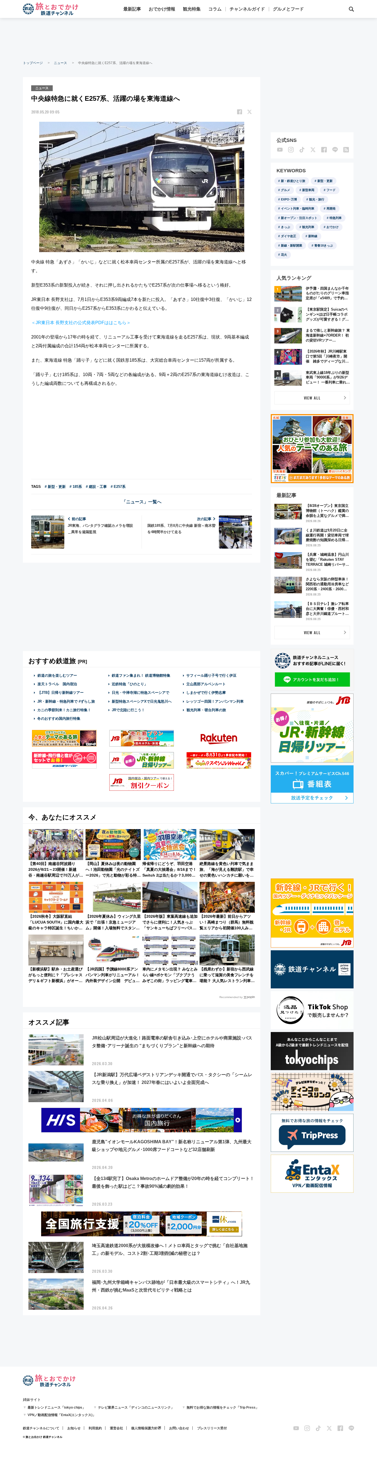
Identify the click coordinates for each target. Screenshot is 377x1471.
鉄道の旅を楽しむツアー (57, 675)
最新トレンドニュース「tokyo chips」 (57, 1407)
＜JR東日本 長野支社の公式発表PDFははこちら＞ (81, 322)
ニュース (60, 63)
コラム (215, 9)
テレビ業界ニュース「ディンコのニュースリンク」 (136, 1407)
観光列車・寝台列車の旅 (206, 710)
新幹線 (312, 236)
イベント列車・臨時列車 (297, 208)
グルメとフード (288, 9)
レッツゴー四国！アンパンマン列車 (215, 701)
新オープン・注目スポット (299, 217)
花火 (284, 254)
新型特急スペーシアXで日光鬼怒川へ (142, 701)
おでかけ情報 (162, 9)
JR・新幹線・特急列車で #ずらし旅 (66, 701)
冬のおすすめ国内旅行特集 (58, 718)
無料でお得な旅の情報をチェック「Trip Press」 (223, 1407)
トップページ (33, 63)
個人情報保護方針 (144, 1428)
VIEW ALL (312, 398)
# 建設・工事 (96, 487)
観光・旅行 (316, 199)
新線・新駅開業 (291, 245)
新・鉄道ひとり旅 (293, 180)
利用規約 (95, 1428)
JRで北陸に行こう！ (128, 710)
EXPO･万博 (289, 199)
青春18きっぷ (323, 245)
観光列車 (308, 227)
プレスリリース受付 (212, 1428)
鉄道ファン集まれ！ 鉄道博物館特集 (141, 675)
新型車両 (308, 190)
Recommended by (231, 997)
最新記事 (132, 9)
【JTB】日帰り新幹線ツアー (61, 692)
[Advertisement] (188, 38)
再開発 (331, 208)
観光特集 (192, 9)
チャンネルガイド (247, 9)
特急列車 (336, 217)
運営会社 (116, 1428)
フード (331, 190)
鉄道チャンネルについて (41, 1428)
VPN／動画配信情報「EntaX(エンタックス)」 (62, 1415)
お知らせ (74, 1428)
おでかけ (332, 227)
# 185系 (76, 487)
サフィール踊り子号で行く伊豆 (211, 675)
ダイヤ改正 (288, 236)
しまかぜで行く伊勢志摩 (206, 692)
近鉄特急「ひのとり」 (130, 684)
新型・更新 (325, 180)
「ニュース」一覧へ (141, 501)
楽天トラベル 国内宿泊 (57, 684)
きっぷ (285, 227)
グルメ (285, 190)
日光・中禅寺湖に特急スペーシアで (140, 692)
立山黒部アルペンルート (206, 684)
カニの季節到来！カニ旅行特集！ (64, 710)
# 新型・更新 (55, 487)
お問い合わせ (179, 1428)
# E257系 (118, 487)
